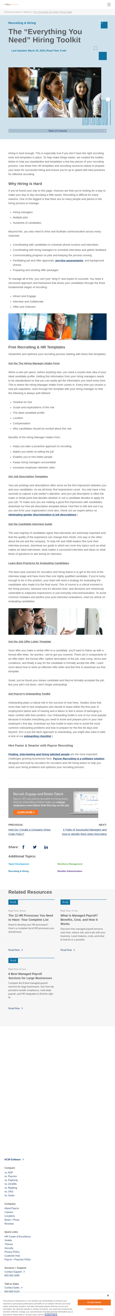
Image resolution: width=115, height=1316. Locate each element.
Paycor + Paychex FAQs (17, 1259)
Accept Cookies (94, 1302)
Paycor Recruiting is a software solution (78, 758)
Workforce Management (70, 864)
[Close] (108, 1295)
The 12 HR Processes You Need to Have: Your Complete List (30, 917)
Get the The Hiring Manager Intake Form (34, 363)
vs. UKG (8, 1191)
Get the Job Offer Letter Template (29, 641)
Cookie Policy (51, 1315)
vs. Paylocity (11, 1180)
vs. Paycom (10, 1176)
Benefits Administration (70, 871)
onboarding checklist (37, 736)
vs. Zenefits (10, 1184)
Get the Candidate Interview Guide (30, 524)
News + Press (11, 1220)
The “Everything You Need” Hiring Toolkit (52, 12)
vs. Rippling (10, 1188)
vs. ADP (8, 1172)
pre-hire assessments (69, 260)
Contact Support (13, 1272)
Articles (27, 12)
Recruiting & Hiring (18, 871)
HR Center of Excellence (17, 1236)
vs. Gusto (9, 1195)
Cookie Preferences (94, 1309)
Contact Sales (11, 1287)
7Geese (8, 1244)
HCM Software (12, 1159)
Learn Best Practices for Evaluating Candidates (38, 563)
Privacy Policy (12, 1252)
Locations (9, 1216)
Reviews (9, 1223)
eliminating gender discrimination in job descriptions (42, 514)
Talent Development (18, 864)
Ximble (8, 1240)
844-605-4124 (11, 1291)
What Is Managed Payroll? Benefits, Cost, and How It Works (79, 920)
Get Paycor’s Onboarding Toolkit (29, 693)
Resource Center (12, 12)
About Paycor (11, 1208)
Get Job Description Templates (28, 476)
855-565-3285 (11, 1275)
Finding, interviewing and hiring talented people (39, 754)
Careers (8, 1212)
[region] (57, 1304)
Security (8, 1248)
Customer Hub (12, 1255)
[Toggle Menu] (109, 4)
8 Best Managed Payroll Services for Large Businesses (30, 976)
